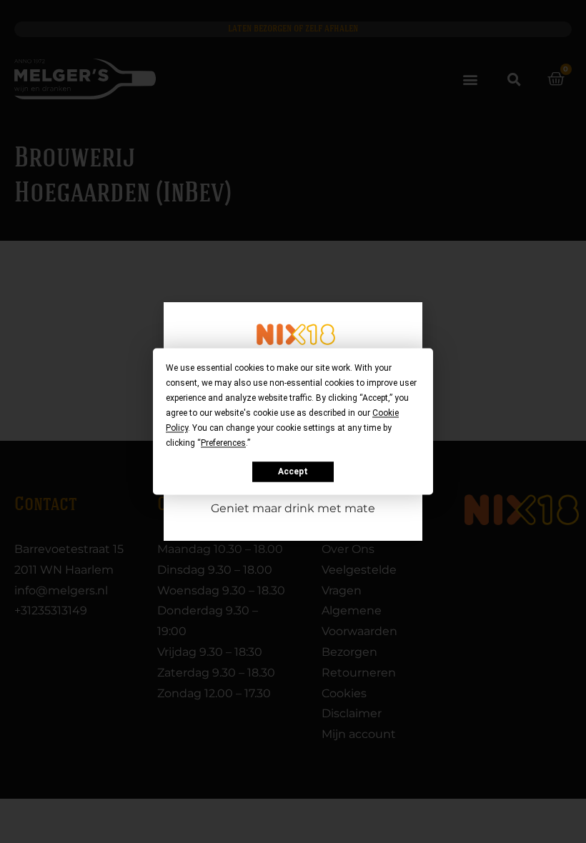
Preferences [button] (223, 443)
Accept (293, 472)
